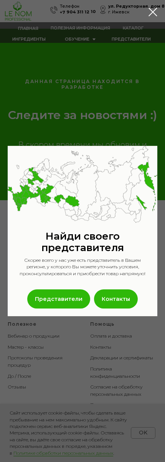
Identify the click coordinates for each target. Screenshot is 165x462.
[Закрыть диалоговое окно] (153, 12)
